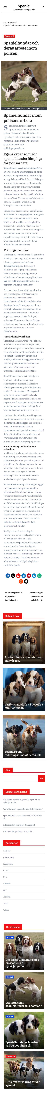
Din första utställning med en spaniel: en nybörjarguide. (22, 963)
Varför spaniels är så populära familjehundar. (24, 706)
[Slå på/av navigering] (5, 7)
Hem (5, 877)
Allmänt (6, 850)
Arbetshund (9, 36)
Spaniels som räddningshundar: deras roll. (23, 753)
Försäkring (8, 864)
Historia (6, 883)
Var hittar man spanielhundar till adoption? (23, 809)
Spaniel (24, 6)
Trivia (5, 903)
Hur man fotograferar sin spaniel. (18, 831)
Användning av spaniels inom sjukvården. (23, 658)
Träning (6, 896)
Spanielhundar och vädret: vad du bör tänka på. (22, 1043)
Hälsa (5, 870)
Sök (8, 770)
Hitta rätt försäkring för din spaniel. (19, 824)
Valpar (6, 910)
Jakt (5, 890)
